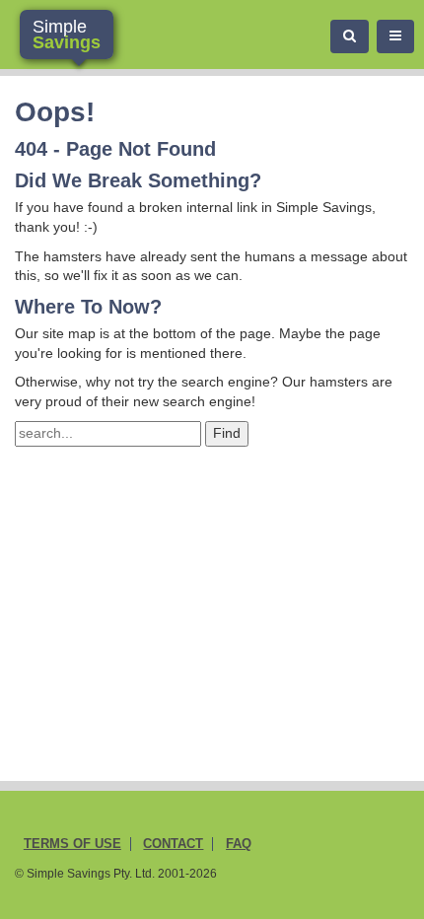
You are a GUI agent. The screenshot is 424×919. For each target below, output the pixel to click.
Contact (173, 844)
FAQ (238, 844)
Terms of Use (72, 844)
